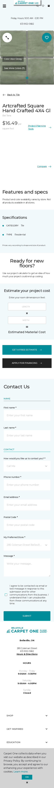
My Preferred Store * (14, 537)
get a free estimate (24, 349)
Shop (10, 715)
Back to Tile (13, 94)
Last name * (10, 428)
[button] (37, 6)
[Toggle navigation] (4, 6)
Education (13, 742)
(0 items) (49, 6)
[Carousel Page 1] (27, 77)
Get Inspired (15, 729)
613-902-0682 (27, 23)
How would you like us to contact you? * (24, 458)
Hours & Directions (27, 654)
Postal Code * (11, 517)
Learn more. (21, 771)
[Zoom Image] (7, 37)
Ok (26, 777)
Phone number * (12, 477)
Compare (42, 166)
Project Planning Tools (37, 127)
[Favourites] (43, 6)
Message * (9, 556)
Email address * (12, 497)
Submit (27, 615)
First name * (10, 408)
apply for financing (24, 363)
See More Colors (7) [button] (14, 68)
